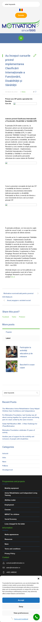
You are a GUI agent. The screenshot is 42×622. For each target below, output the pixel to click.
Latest (8, 338)
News (23, 92)
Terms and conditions (12, 549)
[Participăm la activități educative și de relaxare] (12, 352)
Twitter (14, 317)
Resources (8, 539)
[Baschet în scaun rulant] (12, 366)
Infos (4, 457)
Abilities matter (10, 500)
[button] (38, 578)
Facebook (5, 317)
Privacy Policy (10, 553)
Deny (21, 607)
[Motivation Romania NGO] (21, 25)
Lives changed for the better (15, 524)
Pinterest (22, 317)
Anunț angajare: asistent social (19, 300)
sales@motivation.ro (13, 567)
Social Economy (11, 519)
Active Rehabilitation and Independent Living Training (21, 494)
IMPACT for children (12, 514)
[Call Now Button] (36, 617)
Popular (9, 332)
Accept (21, 600)
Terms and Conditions (21, 619)
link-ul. (12, 277)
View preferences (21, 613)
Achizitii (5, 453)
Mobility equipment (12, 488)
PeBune (5, 466)
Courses (8, 509)
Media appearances (12, 534)
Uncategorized (7, 470)
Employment (9, 505)
